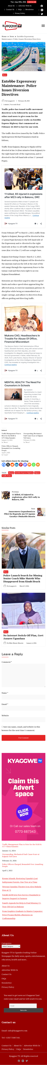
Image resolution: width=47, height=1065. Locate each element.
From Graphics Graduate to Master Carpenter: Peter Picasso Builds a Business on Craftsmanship (22, 915)
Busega (11, 473)
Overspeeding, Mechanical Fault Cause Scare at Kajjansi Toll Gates (33, 435)
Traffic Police (6, 476)
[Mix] (29, 465)
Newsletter (29, 9)
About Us (11, 6)
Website (5, 715)
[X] (8, 465)
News (5, 75)
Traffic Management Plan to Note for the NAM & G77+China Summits (11, 435)
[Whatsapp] (34, 465)
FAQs (20, 9)
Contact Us (10, 9)
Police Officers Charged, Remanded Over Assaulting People (11, 448)
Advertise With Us (24, 6)
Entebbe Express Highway (24, 473)
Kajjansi (37, 473)
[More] (38, 465)
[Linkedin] (16, 465)
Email (5, 704)
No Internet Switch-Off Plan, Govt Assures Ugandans (23, 637)
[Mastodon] (25, 465)
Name (5, 693)
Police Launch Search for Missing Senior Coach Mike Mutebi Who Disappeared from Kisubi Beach (22, 578)
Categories (6, 943)
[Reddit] (12, 465)
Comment (7, 662)
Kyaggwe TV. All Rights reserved (23, 1056)
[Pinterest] (21, 465)
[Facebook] (4, 465)
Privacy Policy (20, 13)
